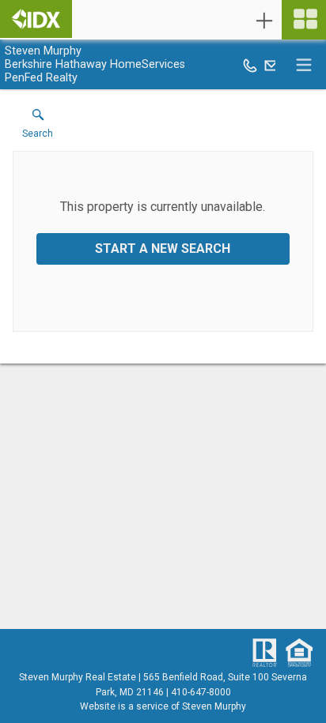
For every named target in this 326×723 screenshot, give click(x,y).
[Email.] (271, 65)
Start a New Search (162, 248)
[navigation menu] (304, 20)
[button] (37, 127)
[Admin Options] (264, 20)
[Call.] (250, 65)
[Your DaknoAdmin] (36, 19)
